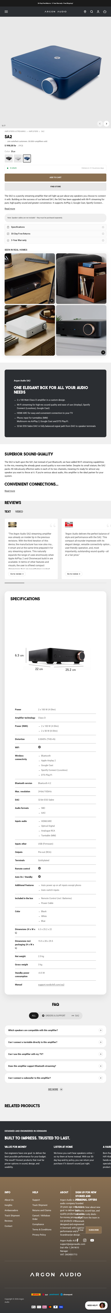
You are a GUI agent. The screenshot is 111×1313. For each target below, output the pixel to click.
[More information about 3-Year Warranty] (103, 240)
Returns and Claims (41, 1210)
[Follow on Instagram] (85, 1240)
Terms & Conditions (41, 1229)
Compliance (38, 1224)
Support (36, 1200)
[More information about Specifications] (103, 227)
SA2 (42, 131)
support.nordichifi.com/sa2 (51, 984)
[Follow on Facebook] (77, 1240)
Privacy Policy (39, 1234)
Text (8, 511)
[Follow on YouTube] (92, 1240)
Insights (8, 1205)
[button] (10, 208)
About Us (9, 1200)
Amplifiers (33, 131)
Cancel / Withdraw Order (41, 1217)
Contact (8, 1226)
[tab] (34, 1015)
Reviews (9, 1221)
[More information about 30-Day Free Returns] (103, 233)
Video (19, 511)
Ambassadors (11, 1210)
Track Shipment (12, 1215)
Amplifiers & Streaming (15, 131)
